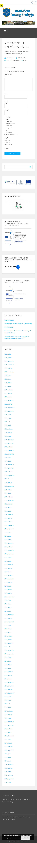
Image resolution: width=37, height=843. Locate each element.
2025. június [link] (7, 379)
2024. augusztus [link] (9, 411)
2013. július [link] (7, 696)
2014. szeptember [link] (9, 650)
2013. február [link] (8, 714)
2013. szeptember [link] (9, 693)
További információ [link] (15, 838)
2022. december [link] (9, 464)
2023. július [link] (7, 457)
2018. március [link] (8, 564)
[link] (1, 5)
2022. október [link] (8, 472)
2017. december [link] (9, 575)
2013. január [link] (7, 718)
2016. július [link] (7, 600)
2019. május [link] (7, 536)
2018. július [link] (7, 557)
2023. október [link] (8, 447)
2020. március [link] (8, 514)
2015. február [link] (8, 636)
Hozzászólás (7, 75)
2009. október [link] (8, 768)
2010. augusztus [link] (9, 750)
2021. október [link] (8, 482)
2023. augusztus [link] (9, 454)
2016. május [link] (7, 607)
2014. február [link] (8, 675)
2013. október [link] (8, 689)
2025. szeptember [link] (9, 372)
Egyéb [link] (24, 60)
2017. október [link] (8, 582)
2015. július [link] (7, 625)
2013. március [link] (8, 711)
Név (6, 94)
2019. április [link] (7, 539)
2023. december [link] (9, 439)
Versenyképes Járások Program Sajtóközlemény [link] (18, 323)
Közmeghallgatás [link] (9, 320)
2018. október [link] (8, 547)
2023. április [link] (7, 461)
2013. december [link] (9, 682)
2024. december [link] (9, 400)
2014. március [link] (8, 671)
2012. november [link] (9, 725)
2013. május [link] (7, 704)
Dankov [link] (14, 841)
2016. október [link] (8, 593)
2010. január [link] (7, 761)
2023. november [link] (9, 443)
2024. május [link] (7, 422)
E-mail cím (6, 102)
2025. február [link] (8, 393)
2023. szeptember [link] (9, 450)
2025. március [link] (8, 390)
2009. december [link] (9, 764)
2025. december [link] (9, 361)
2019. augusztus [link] (9, 529)
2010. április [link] (7, 757)
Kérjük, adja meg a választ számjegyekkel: (7, 141)
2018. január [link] (7, 572)
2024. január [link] (7, 436)
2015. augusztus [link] (9, 621)
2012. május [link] (7, 732)
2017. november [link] (9, 579)
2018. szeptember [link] (9, 550)
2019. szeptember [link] (9, 525)
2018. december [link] (9, 543)
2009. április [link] (7, 771)
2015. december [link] (9, 614)
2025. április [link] (7, 386)
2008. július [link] (7, 782)
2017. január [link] (7, 589)
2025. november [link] (9, 364)
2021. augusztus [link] (9, 486)
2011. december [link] (9, 736)
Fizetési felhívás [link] (8, 327)
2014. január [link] (7, 679)
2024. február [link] (8, 432)
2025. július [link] (7, 375)
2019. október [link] (8, 522)
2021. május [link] (7, 489)
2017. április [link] (7, 586)
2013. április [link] (7, 707)
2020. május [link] (7, 507)
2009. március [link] (8, 775)
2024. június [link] (7, 418)
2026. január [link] (7, 357)
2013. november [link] (9, 686)
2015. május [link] (7, 632)
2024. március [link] (8, 429)
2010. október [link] (8, 746)
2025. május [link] (7, 382)
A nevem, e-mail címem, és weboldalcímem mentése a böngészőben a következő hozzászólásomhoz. (9, 125)
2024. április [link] (7, 425)
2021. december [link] (9, 479)
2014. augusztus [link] (9, 654)
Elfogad (25, 838)
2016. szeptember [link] (9, 597)
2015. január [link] (7, 639)
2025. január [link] (7, 397)
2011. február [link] (8, 743)
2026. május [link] (7, 354)
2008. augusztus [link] (9, 779)
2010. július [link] (7, 754)
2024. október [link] (8, 404)
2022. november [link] (9, 468)
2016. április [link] (7, 611)
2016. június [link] (7, 604)
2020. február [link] (8, 518)
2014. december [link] (9, 643)
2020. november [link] (9, 500)
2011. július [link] (7, 739)
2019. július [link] (7, 532)
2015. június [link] (7, 629)
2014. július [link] (7, 657)
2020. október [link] (8, 504)
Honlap (6, 110)
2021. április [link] (7, 493)
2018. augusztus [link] (9, 554)
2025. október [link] (8, 368)
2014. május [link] (7, 664)
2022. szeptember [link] (9, 475)
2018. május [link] (7, 561)
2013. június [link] (7, 700)
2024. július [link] (7, 414)
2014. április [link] (7, 668)
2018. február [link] (8, 568)
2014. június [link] (7, 661)
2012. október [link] (8, 729)
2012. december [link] (9, 721)
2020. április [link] (7, 511)
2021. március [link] (8, 497)
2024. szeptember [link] (9, 407)
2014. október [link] (8, 647)
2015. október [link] (8, 618)
